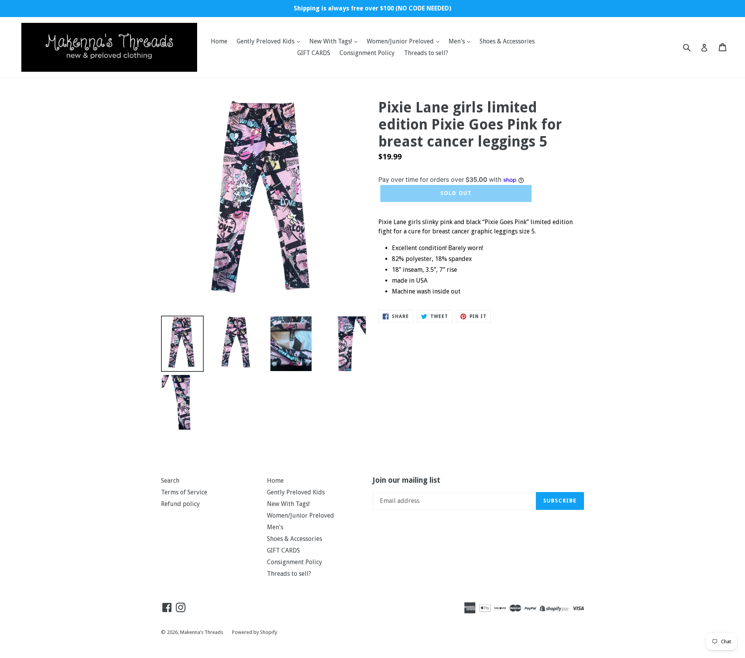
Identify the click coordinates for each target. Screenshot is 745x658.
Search (170, 480)
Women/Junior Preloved (401, 41)
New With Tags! (331, 41)
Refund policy (180, 504)
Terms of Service (184, 492)
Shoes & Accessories (507, 41)
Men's (457, 41)
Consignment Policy (367, 53)
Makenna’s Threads (202, 632)
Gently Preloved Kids (266, 41)
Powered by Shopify (254, 632)
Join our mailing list (406, 480)
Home (219, 41)
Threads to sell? (426, 53)
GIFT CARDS (313, 53)
